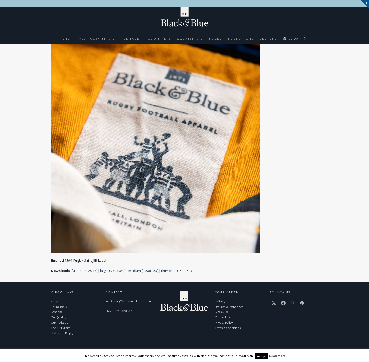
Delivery (220, 301)
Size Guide (221, 312)
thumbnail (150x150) (176, 271)
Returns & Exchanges (229, 306)
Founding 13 (59, 306)
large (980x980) (113, 271)
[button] (291, 38)
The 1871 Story (60, 328)
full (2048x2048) (85, 271)
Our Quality (58, 317)
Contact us (222, 317)
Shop (54, 301)
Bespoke (56, 312)
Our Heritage (59, 322)
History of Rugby (62, 333)
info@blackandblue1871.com (133, 301)
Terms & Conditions (228, 328)
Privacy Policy (224, 322)
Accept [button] (261, 356)
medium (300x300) (143, 271)
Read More (277, 356)
